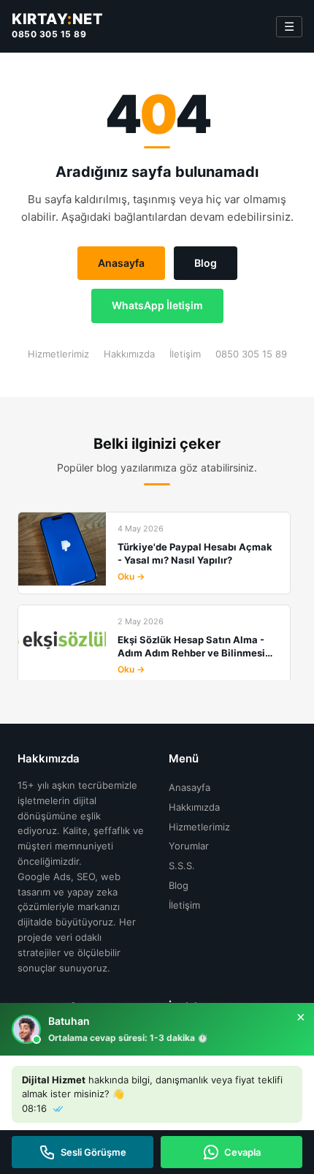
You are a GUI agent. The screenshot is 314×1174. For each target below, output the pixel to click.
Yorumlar (189, 846)
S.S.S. (182, 865)
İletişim (185, 354)
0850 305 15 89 (49, 34)
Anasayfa (121, 263)
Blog (205, 263)
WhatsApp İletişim (157, 305)
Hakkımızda (129, 354)
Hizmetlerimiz (58, 354)
